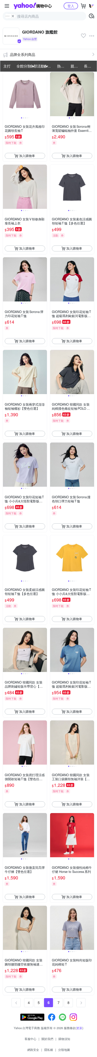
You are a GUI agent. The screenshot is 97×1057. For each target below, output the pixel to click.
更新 (79, 1028)
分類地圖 (64, 1049)
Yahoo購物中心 (33, 6)
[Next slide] (44, 94)
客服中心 (30, 1039)
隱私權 (48, 1049)
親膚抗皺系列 (76, 66)
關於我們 (47, 1039)
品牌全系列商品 (22, 54)
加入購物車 (27, 155)
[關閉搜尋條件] (13, 16)
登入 (70, 5)
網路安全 (33, 1049)
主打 (7, 66)
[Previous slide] (6, 94)
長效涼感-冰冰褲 (89, 66)
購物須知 (64, 1039)
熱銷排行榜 (62, 66)
